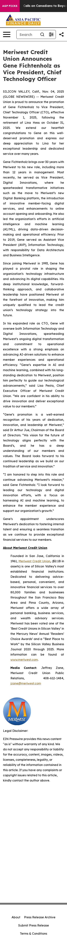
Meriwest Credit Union (34, 561)
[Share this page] (61, 34)
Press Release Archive (39, 917)
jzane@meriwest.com (25, 683)
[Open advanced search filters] (51, 34)
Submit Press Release (33, 925)
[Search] (42, 34)
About (16, 917)
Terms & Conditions (33, 933)
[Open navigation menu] (6, 34)
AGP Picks (9, 6)
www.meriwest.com (24, 659)
